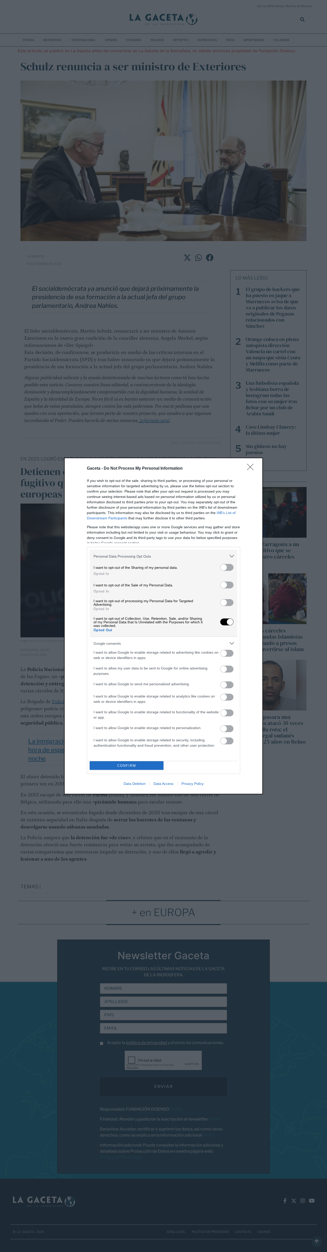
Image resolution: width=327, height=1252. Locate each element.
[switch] (226, 567)
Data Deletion (135, 784)
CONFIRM (126, 766)
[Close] (252, 468)
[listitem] (163, 556)
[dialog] (163, 626)
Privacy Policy (192, 784)
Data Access (163, 784)
